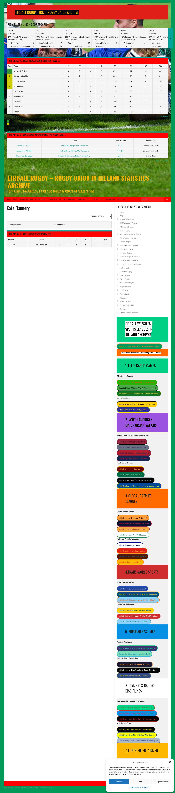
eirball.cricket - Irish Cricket (130, 562)
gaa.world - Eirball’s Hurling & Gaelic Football (137, 382)
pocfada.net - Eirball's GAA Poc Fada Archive (137, 404)
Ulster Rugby (97, 199)
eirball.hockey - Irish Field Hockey (132, 556)
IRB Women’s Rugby (128, 238)
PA (131, 66)
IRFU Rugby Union (26, 199)
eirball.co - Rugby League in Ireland (133, 529)
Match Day (150, 141)
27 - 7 (120, 156)
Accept (119, 781)
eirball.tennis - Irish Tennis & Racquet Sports (137, 648)
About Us (121, 199)
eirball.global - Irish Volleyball (130, 475)
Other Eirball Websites (129, 313)
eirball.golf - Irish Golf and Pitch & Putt (134, 664)
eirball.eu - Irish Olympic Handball (132, 589)
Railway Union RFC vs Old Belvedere (74, 151)
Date (24, 141)
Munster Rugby (83, 199)
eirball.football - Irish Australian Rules (134, 523)
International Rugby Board (130, 234)
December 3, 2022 (24, 146)
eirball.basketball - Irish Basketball (132, 447)
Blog (15, 199)
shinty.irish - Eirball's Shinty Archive (133, 410)
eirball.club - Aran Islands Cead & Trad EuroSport (138, 616)
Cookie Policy (134, 787)
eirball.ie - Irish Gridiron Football (132, 442)
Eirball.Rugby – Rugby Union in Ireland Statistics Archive (78, 181)
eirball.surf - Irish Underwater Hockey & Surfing (138, 600)
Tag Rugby (124, 290)
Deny (140, 781)
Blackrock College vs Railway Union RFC (74, 156)
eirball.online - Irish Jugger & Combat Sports (137, 713)
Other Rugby (110, 199)
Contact (123, 309)
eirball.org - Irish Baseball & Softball (133, 458)
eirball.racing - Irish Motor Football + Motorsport (138, 741)
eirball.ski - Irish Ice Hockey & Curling (134, 453)
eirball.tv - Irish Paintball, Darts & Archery (135, 708)
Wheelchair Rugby (127, 283)
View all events (162, 161)
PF (115, 66)
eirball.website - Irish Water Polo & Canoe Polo (138, 594)
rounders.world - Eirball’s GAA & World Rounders (138, 393)
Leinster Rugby (69, 199)
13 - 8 (120, 146)
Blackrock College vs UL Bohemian (74, 146)
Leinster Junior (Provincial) (130, 264)
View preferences (161, 781)
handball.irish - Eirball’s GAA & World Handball (137, 388)
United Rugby (125, 242)
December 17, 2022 (24, 156)
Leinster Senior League (129, 260)
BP (146, 66)
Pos (9, 66)
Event (74, 141)
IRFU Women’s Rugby (128, 223)
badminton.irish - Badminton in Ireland (134, 654)
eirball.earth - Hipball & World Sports (133, 622)
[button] (170, 762)
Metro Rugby (125, 268)
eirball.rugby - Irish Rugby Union (132, 551)
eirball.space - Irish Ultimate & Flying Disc (135, 480)
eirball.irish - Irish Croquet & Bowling (133, 676)
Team (16, 66)
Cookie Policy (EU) (127, 305)
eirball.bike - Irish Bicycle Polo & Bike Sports (136, 735)
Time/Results (120, 141)
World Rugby (40, 199)
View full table (162, 116)
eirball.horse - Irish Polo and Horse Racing (135, 729)
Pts (160, 66)
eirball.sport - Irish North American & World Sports (139, 346)
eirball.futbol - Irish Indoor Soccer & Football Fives (139, 486)
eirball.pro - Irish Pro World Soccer (133, 535)
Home (9, 199)
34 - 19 (120, 151)
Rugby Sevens (125, 286)
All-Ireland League (127, 227)
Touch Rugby (125, 294)
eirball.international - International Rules (135, 610)
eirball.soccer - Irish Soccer (130, 545)
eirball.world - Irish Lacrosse (130, 469)
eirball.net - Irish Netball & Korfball (133, 518)
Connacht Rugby (54, 199)
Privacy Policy (144, 787)
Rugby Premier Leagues (129, 245)
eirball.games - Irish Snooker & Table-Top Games (138, 670)
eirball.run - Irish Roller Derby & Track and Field (137, 719)
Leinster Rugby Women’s (130, 256)
